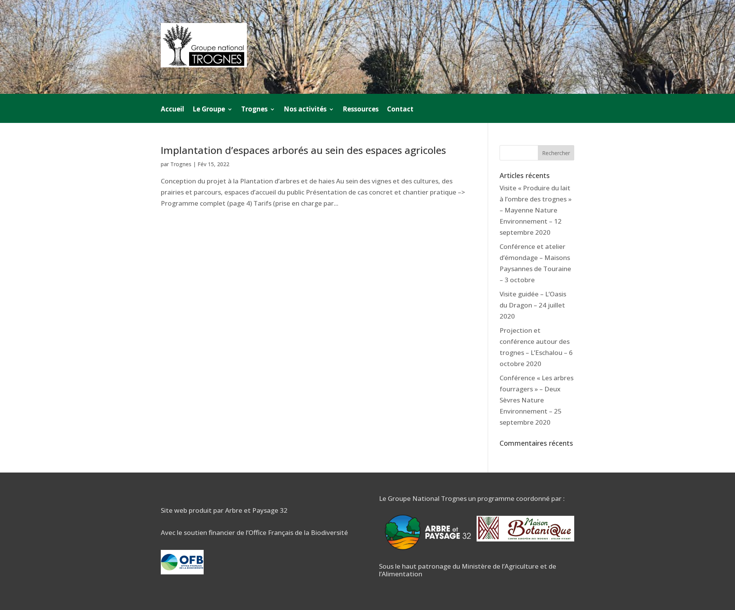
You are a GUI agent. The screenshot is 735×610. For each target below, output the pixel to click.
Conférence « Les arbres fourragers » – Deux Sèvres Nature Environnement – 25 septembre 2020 (536, 400)
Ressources (361, 109)
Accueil (172, 109)
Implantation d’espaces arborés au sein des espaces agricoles (303, 150)
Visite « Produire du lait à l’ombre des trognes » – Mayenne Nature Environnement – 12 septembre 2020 (536, 210)
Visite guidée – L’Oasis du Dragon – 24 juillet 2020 (533, 305)
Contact (400, 109)
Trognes (180, 164)
